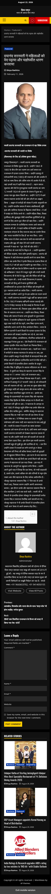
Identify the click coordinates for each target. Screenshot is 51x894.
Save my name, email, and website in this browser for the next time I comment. (26, 716)
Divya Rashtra (13, 70)
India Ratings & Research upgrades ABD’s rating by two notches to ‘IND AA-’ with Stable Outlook (25, 864)
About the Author (15, 518)
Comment (9, 647)
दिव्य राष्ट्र (25, 10)
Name (7, 683)
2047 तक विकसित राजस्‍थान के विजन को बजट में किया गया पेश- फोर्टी (23, 619)
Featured (8, 49)
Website (7, 704)
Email (7, 694)
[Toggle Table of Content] (31, 514)
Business (10, 764)
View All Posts (36, 590)
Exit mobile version (25, 890)
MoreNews (40, 880)
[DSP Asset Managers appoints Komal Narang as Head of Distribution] (25, 802)
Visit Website (14, 590)
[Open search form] (25, 20)
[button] (4, 20)
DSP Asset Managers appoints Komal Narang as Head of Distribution (25, 821)
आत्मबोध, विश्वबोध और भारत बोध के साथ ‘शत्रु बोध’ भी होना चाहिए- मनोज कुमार (25, 606)
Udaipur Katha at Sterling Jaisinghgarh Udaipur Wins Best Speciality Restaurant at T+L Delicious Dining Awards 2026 (25, 776)
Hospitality (30, 764)
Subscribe (43, 20)
